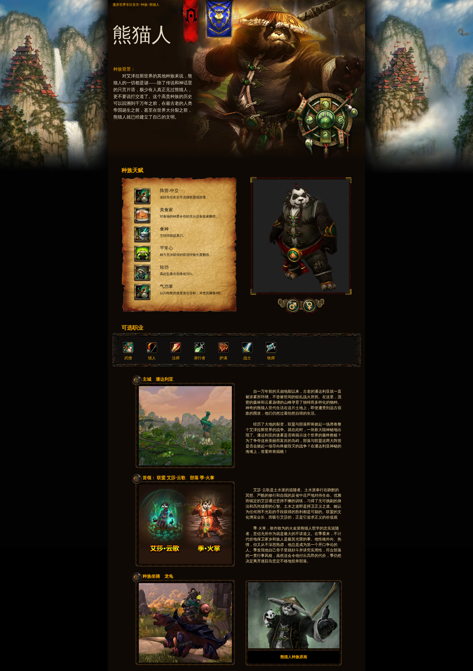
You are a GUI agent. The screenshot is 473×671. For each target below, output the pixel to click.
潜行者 (199, 358)
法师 (176, 358)
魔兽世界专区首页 (126, 5)
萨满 (223, 358)
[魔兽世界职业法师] (175, 352)
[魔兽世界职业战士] (247, 352)
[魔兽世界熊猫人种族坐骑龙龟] (185, 661)
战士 (247, 358)
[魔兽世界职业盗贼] (199, 352)
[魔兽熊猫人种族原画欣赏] (293, 647)
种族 (144, 5)
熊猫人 (154, 5)
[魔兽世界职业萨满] (223, 352)
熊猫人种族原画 (293, 657)
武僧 (128, 358)
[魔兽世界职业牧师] (271, 352)
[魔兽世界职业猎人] (152, 352)
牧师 (271, 358)
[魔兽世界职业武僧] (128, 352)
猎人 (152, 358)
